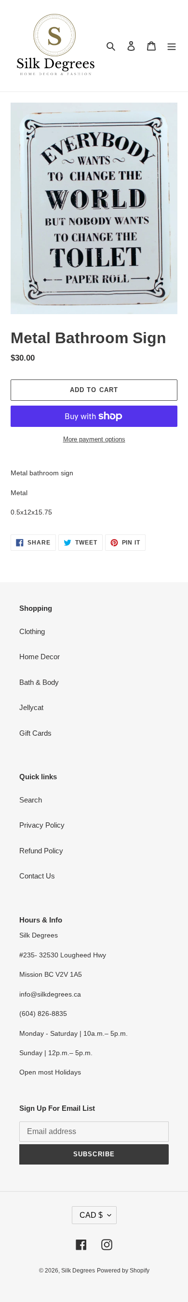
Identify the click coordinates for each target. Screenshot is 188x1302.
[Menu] (171, 45)
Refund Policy (41, 851)
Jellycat (31, 707)
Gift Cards (35, 733)
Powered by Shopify (123, 1270)
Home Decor (39, 656)
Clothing (32, 631)
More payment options (94, 439)
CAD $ (91, 1215)
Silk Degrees (78, 1270)
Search (30, 800)
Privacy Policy (42, 825)
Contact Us (37, 876)
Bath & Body (39, 682)
